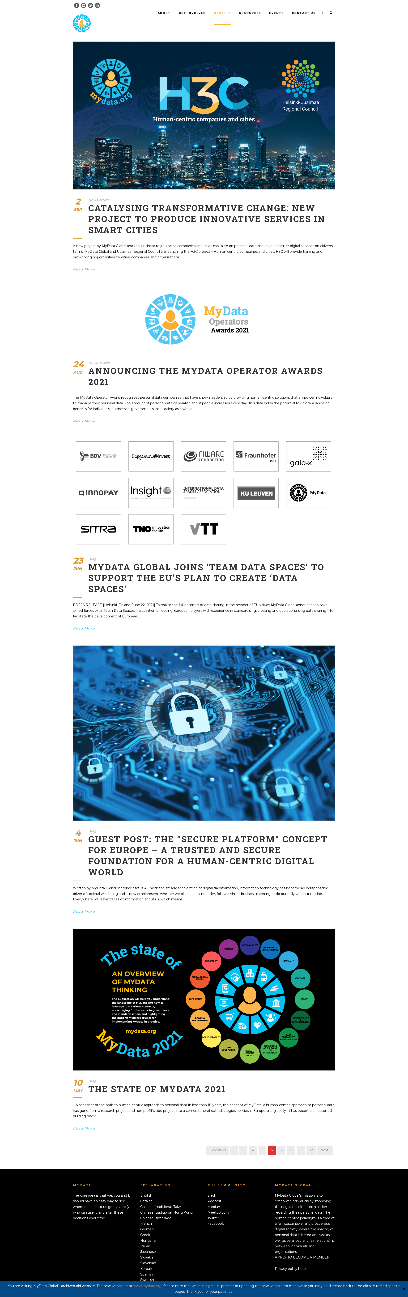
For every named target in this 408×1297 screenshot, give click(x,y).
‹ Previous (217, 1150)
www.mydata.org (147, 1286)
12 (311, 1150)
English (146, 1195)
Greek (145, 1235)
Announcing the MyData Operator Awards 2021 (205, 376)
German (147, 1229)
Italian (145, 1246)
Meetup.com (218, 1212)
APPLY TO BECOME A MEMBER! (302, 1257)
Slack (212, 1195)
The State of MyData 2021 (157, 1089)
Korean (146, 1269)
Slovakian (148, 1257)
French (146, 1223)
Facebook (216, 1223)
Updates (222, 13)
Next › (325, 1150)
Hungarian (148, 1240)
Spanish (146, 1274)
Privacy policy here (290, 1269)
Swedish (147, 1280)
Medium (214, 1207)
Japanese (148, 1252)
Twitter (213, 1218)
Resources (250, 13)
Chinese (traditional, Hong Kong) (167, 1212)
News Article (99, 200)
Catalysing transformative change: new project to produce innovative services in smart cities (206, 219)
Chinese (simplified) (156, 1218)
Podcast (214, 1201)
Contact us (304, 13)
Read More (84, 269)
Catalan (146, 1201)
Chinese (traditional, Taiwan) (163, 1207)
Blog (92, 559)
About (164, 13)
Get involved (192, 13)
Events (276, 13)
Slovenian (148, 1263)
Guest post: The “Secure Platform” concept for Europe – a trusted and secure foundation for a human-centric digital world (208, 855)
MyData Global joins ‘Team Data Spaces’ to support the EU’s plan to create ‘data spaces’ (206, 578)
